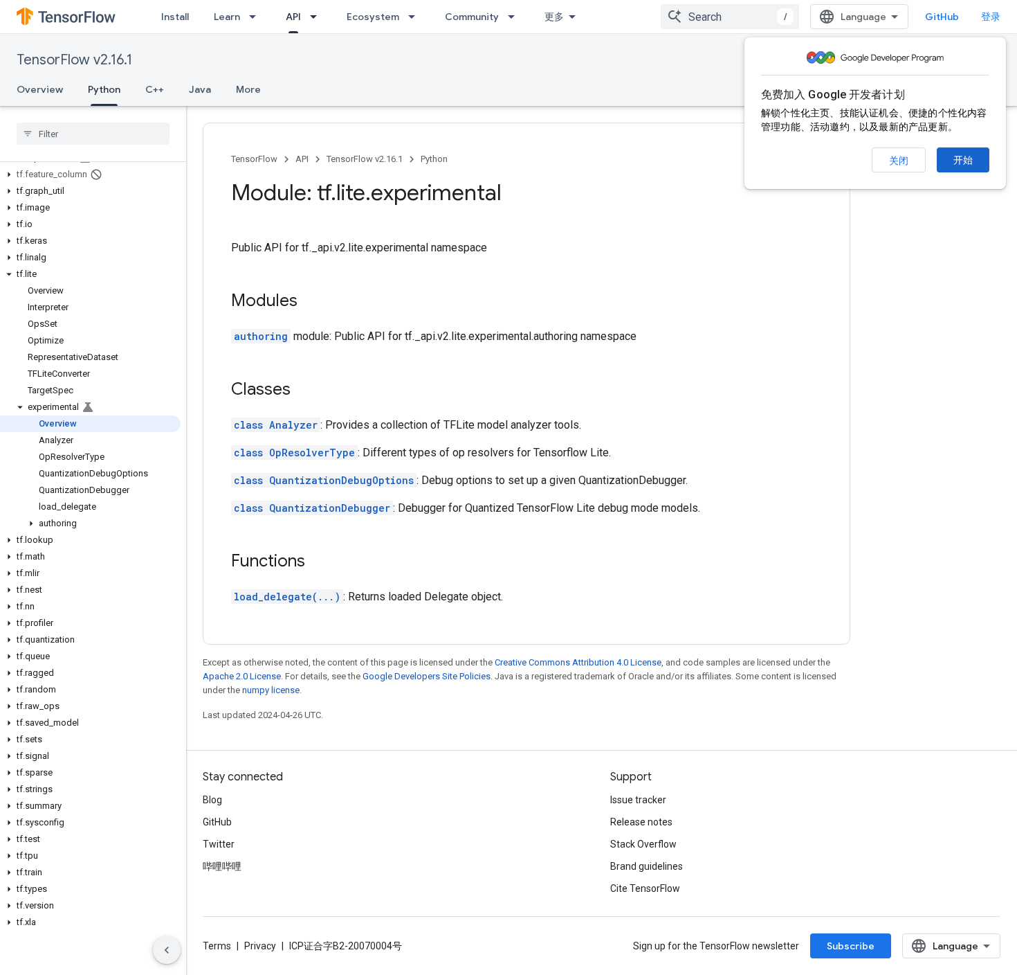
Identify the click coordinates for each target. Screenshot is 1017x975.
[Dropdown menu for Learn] (256, 16)
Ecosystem (373, 16)
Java (200, 89)
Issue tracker (638, 799)
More (248, 89)
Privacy (260, 945)
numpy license (271, 690)
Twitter (219, 844)
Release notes (641, 822)
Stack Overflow (643, 844)
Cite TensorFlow (645, 888)
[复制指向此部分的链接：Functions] (319, 562)
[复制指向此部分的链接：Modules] (311, 302)
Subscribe (850, 946)
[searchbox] (93, 134)
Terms (217, 945)
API (293, 16)
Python (104, 89)
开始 (963, 160)
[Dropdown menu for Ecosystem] (415, 16)
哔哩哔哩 (222, 866)
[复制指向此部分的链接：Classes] (304, 390)
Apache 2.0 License (242, 676)
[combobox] (730, 16)
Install (175, 16)
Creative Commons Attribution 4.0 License (578, 662)
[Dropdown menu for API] (317, 16)
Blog (212, 799)
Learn (227, 16)
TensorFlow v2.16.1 (74, 60)
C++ (154, 89)
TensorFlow (254, 159)
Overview (40, 89)
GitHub (942, 16)
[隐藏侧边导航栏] (167, 950)
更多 (554, 16)
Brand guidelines (646, 866)
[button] (90, 174)
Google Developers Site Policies (427, 676)
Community (472, 16)
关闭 (898, 160)
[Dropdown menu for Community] (515, 16)
